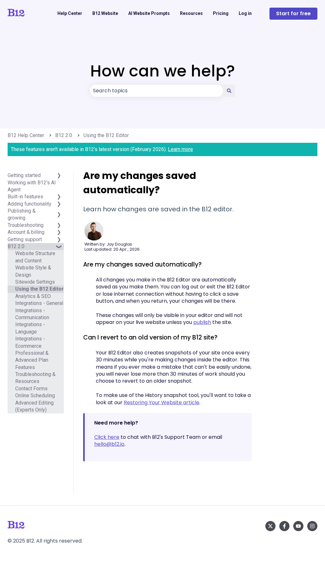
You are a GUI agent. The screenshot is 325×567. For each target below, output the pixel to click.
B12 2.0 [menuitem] (16, 246)
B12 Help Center (26, 135)
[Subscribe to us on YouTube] (298, 526)
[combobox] (156, 91)
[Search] (229, 91)
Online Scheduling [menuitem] (35, 395)
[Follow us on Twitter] (270, 526)
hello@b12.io (109, 444)
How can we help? (162, 71)
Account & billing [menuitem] (26, 232)
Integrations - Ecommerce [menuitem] (30, 342)
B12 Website (105, 13)
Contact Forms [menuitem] (31, 389)
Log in (245, 13)
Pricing (221, 13)
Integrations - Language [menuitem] (30, 327)
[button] (59, 214)
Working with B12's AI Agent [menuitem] (32, 186)
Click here (106, 437)
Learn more (180, 149)
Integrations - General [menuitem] (39, 303)
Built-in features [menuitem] (25, 197)
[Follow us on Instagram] (312, 526)
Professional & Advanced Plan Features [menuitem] (32, 360)
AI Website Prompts (149, 13)
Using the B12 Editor (106, 135)
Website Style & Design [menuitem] (33, 271)
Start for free (293, 13)
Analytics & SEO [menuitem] (33, 296)
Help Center (69, 13)
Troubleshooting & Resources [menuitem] (35, 377)
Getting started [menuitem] (24, 175)
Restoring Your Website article (161, 402)
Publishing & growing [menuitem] (22, 214)
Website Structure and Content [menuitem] (35, 256)
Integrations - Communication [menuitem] (32, 313)
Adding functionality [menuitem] (29, 204)
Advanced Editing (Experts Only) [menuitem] (34, 406)
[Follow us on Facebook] (284, 526)
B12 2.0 (63, 135)
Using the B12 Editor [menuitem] (39, 289)
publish (202, 322)
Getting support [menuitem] (25, 239)
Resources (191, 13)
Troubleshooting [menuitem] (25, 225)
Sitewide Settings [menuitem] (35, 282)
